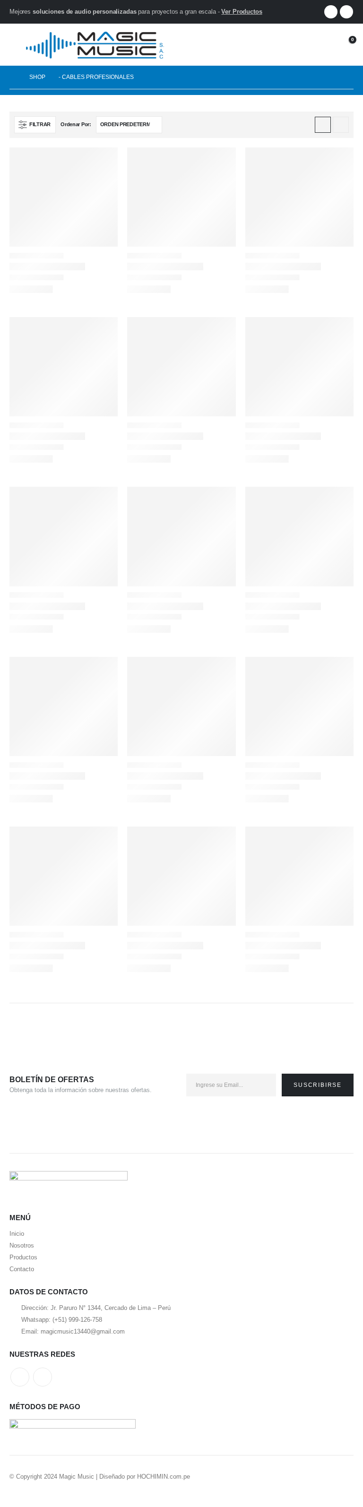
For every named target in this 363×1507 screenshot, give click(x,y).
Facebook (19, 1377)
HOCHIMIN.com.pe (163, 1476)
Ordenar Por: (75, 124)
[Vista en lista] (341, 125)
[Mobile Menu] (16, 44)
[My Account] (321, 44)
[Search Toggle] (302, 45)
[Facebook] (330, 11)
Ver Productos (241, 11)
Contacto (21, 1269)
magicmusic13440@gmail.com (83, 1331)
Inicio (16, 1233)
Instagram (42, 1377)
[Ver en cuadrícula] (323, 125)
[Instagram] (346, 11)
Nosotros (21, 1245)
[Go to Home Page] (12, 77)
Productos (23, 1257)
